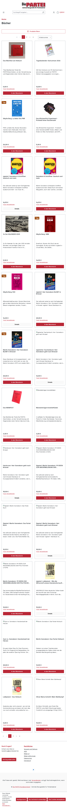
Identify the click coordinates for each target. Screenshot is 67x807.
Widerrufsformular (30, 756)
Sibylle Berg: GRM (42, 234)
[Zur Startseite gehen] (33, 5)
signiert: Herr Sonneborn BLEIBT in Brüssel (48, 293)
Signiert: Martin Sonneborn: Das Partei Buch (17, 524)
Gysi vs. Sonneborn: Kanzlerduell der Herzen (16, 640)
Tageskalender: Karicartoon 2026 (48, 61)
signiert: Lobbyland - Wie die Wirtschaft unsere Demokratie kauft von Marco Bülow (49, 582)
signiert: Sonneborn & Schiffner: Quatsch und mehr (14, 177)
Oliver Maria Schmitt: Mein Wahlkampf (50, 697)
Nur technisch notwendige (37, 799)
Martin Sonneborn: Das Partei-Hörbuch (50, 639)
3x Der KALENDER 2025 (11, 234)
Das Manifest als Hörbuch (12, 61)
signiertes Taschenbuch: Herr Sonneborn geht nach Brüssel (47, 351)
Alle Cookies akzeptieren (57, 799)
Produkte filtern (34, 31)
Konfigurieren (21, 799)
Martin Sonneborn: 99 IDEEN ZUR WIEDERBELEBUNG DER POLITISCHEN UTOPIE (16, 582)
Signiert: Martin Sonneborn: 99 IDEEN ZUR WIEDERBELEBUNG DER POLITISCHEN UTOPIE (49, 466)
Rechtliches (28, 746)
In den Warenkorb (17, 93)
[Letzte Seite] (33, 37)
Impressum (27, 760)
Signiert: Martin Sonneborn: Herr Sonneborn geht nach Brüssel (47, 524)
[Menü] (4, 12)
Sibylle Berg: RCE (9, 292)
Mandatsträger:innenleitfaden (47, 408)
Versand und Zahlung (30, 749)
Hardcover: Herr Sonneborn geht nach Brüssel (17, 466)
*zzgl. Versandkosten (9, 89)
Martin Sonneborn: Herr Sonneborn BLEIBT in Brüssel (15, 351)
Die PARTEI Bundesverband (21, 787)
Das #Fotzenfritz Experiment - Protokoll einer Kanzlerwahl (47, 119)
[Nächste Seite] (30, 37)
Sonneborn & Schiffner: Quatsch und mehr (49, 177)
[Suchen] (43, 12)
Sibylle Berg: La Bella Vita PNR (14, 118)
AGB (25, 751)
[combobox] (26, 12)
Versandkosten (36, 780)
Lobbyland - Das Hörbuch (12, 697)
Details (17, 209)
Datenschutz (28, 758)
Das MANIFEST (8, 408)
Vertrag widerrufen (9, 759)
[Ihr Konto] (54, 12)
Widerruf (26, 754)
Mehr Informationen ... (6, 804)
